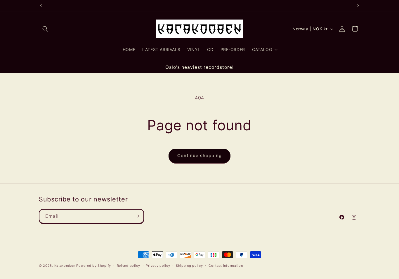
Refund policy (128, 266)
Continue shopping (199, 155)
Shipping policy (189, 266)
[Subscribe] (137, 216)
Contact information (226, 266)
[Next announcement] (358, 5)
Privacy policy (158, 266)
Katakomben (64, 266)
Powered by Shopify (93, 266)
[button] (45, 28)
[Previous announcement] (40, 5)
